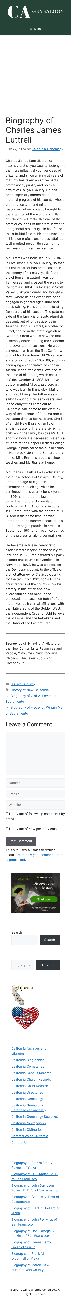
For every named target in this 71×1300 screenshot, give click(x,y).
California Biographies (27, 1060)
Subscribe (48, 965)
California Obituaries (26, 1129)
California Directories (27, 1092)
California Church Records (31, 1079)
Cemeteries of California (29, 1136)
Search (16, 932)
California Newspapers (28, 1123)
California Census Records (31, 1073)
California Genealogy (27, 1099)
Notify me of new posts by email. (34, 829)
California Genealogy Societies (34, 1117)
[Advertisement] (35, 72)
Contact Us (19, 1142)
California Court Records (30, 1086)
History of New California (30, 690)
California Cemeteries (27, 1066)
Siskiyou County (23, 684)
